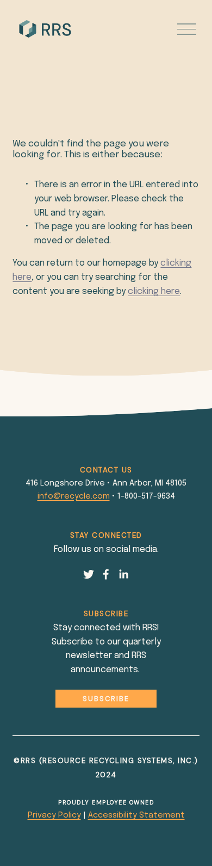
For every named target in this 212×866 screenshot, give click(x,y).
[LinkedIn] (123, 574)
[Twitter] (88, 574)
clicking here (154, 291)
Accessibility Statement (136, 815)
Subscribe (106, 698)
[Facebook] (106, 574)
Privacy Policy (54, 815)
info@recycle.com (74, 496)
